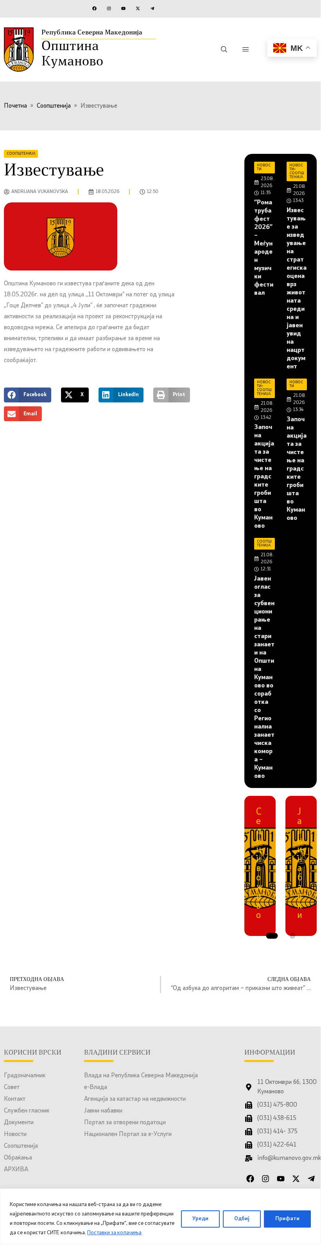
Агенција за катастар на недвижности (135, 1099)
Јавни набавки (103, 1111)
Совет (12, 1087)
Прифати (287, 1219)
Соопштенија (21, 1146)
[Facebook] (94, 8)
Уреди (200, 1219)
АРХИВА (16, 1170)
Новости (15, 1134)
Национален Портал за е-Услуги (128, 1134)
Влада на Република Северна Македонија (141, 1076)
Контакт (14, 1099)
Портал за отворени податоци (125, 1123)
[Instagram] (108, 8)
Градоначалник (24, 1076)
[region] (160, 1216)
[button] (27, 395)
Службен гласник (26, 1111)
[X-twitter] (137, 8)
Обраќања (18, 1158)
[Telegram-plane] (152, 8)
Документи (19, 1123)
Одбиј (241, 1219)
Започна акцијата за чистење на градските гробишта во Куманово (264, 476)
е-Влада (95, 1087)
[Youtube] (123, 8)
